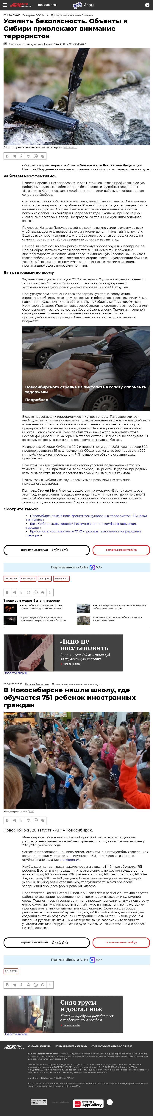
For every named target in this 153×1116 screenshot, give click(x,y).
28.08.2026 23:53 (13, 684)
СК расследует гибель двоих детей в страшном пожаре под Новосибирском (43, 619)
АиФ (31, 811)
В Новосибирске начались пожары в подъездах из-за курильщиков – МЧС (41, 607)
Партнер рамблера (60, 1102)
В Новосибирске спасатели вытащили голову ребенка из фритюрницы (119, 607)
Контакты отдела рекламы (71, 1046)
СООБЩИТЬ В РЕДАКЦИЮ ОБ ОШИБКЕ (111, 1046)
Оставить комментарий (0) (121, 550)
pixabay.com (70, 147)
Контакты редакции (39, 1046)
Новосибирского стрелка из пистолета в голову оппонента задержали (85, 389)
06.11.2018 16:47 (12, 15)
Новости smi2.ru (16, 673)
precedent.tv (69, 860)
